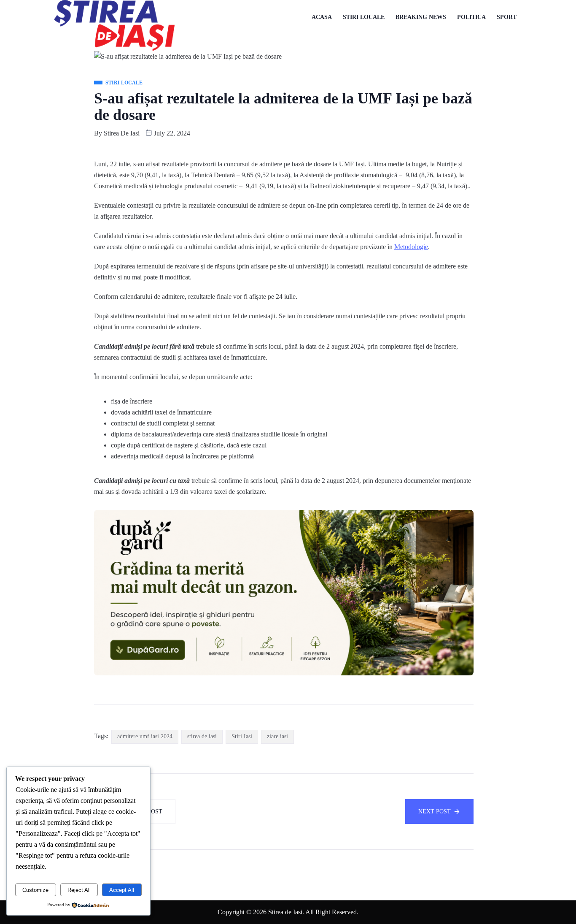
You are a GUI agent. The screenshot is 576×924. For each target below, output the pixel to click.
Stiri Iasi (241, 736)
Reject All (79, 890)
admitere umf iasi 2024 (144, 736)
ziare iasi (277, 736)
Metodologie (411, 246)
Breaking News (421, 17)
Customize (35, 890)
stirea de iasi (202, 736)
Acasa (322, 17)
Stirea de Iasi (122, 133)
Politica (471, 17)
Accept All (121, 890)
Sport (507, 17)
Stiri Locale (364, 17)
